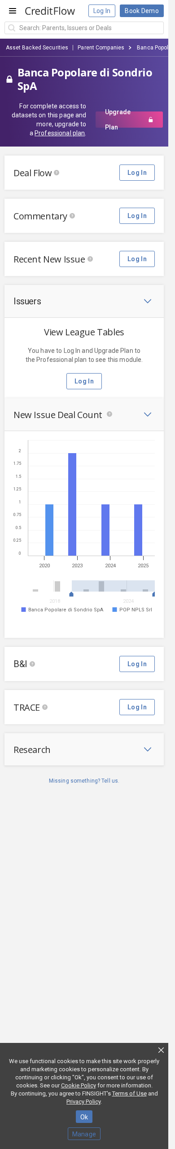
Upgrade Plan (118, 119)
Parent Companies (101, 48)
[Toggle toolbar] (147, 301)
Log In (102, 10)
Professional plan (60, 133)
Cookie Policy (78, 1085)
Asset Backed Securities (37, 48)
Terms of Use (129, 1093)
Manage (84, 1134)
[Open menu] (12, 10)
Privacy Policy (83, 1101)
